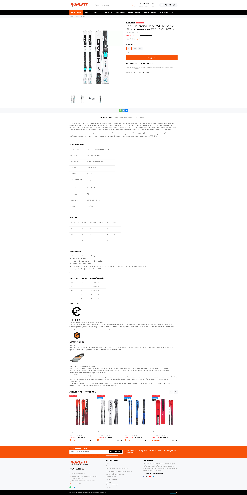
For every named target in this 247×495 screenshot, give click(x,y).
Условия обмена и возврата (115, 474)
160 (129, 48)
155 (140, 48)
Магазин (77, 12)
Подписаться (115, 452)
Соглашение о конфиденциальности (119, 471)
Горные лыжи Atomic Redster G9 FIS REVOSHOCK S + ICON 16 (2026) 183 (162, 432)
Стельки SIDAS (119, 12)
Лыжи (140, 72)
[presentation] (171, 392)
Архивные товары (112, 485)
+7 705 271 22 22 (146, 4)
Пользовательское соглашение (117, 469)
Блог (107, 463)
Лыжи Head (146, 72)
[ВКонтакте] (126, 110)
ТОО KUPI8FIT (77, 483)
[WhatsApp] (120, 110)
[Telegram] (123, 110)
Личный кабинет (150, 12)
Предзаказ (152, 58)
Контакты (108, 12)
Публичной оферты (112, 455)
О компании (164, 12)
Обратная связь (111, 479)
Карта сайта (103, 492)
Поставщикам (111, 477)
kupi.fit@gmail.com (78, 474)
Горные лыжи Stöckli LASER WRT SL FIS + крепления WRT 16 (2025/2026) (136, 432)
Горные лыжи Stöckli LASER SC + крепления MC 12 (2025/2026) (106, 432)
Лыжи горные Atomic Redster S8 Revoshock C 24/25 (82, 432)
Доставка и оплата (93, 12)
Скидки (130, 12)
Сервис (138, 12)
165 (135, 48)
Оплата (108, 487)
